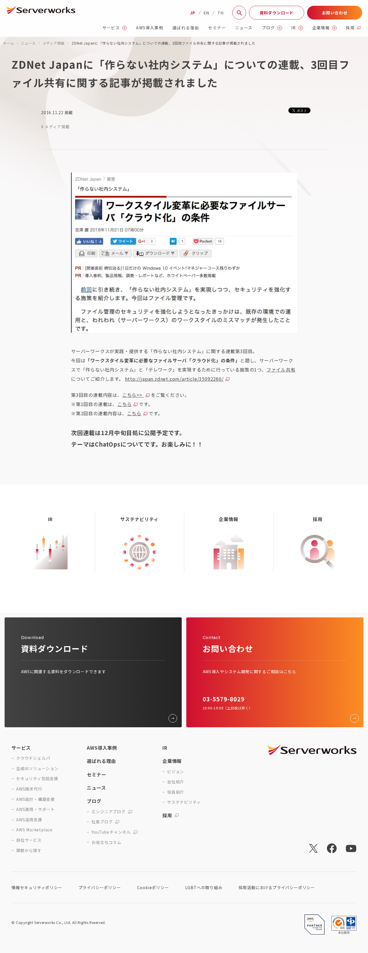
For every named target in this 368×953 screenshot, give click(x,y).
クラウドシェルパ (33, 758)
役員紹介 (175, 792)
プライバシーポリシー (99, 887)
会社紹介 (175, 781)
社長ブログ (102, 821)
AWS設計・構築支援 (35, 799)
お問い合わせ (335, 13)
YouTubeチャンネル (111, 832)
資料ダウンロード (277, 13)
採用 (350, 27)
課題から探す (29, 850)
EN (206, 13)
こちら (124, 404)
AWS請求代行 (29, 789)
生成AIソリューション (37, 768)
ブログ (268, 27)
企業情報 (321, 27)
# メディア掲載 (55, 126)
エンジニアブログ (108, 811)
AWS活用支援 (29, 819)
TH (220, 13)
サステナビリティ (184, 802)
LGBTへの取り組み (204, 887)
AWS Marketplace (34, 830)
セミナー (217, 27)
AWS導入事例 (149, 27)
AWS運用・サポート (35, 809)
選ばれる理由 (185, 27)
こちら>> (133, 394)
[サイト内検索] (239, 13)
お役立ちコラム (106, 842)
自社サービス (29, 840)
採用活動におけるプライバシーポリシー (277, 887)
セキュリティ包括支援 (37, 778)
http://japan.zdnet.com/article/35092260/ (174, 378)
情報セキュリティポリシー (37, 887)
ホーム (8, 43)
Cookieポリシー (153, 887)
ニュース (244, 27)
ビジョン (175, 771)
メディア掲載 (54, 43)
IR (293, 27)
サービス (111, 27)
